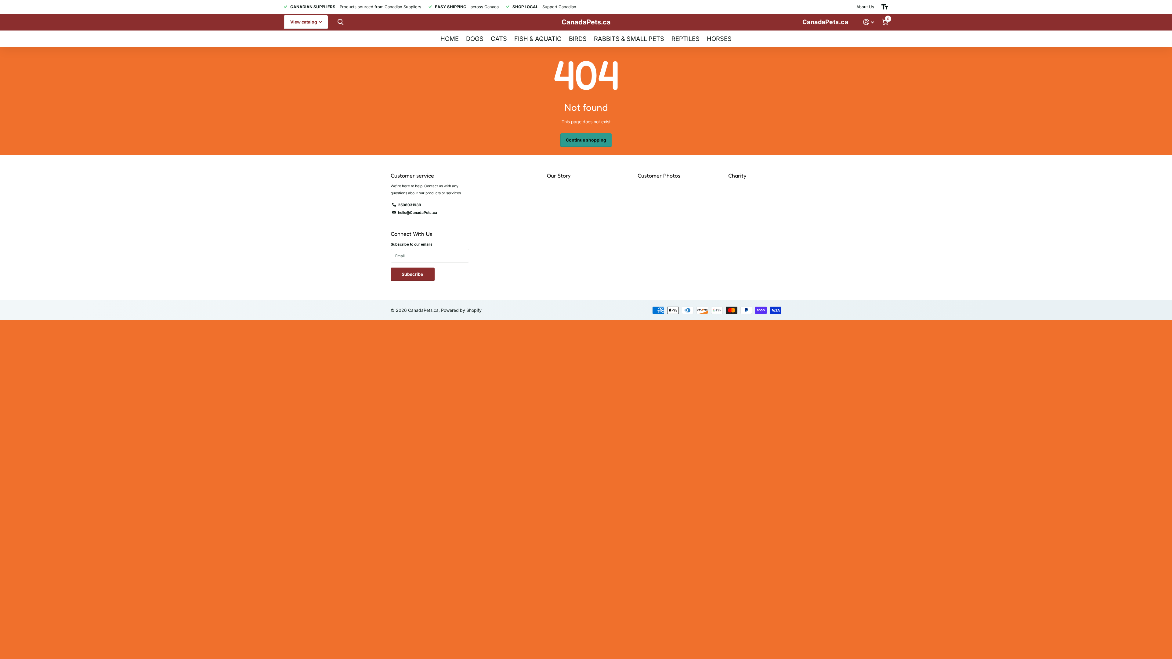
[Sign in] (868, 22)
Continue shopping (586, 139)
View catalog (304, 21)
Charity (737, 175)
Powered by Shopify (461, 310)
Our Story (558, 175)
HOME (449, 38)
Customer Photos (659, 175)
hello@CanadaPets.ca (417, 212)
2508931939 (409, 205)
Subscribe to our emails (411, 244)
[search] (340, 22)
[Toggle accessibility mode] (884, 7)
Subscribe (413, 274)
